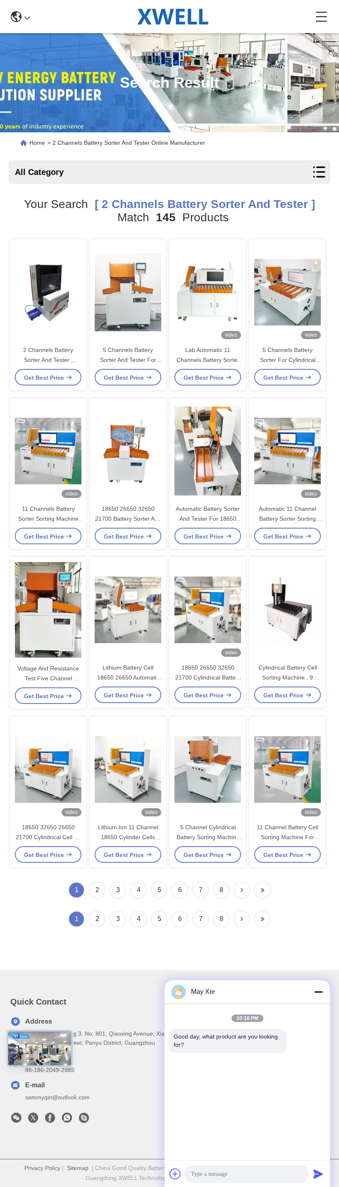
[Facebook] (50, 1120)
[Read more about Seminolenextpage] (241, 919)
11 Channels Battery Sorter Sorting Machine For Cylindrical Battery (48, 518)
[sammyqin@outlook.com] (84, 1120)
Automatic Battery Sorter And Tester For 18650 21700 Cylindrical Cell (208, 518)
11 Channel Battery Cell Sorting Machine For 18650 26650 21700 (287, 837)
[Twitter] (33, 1120)
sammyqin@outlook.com (57, 1097)
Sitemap (77, 1168)
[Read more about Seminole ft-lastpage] (262, 919)
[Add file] (175, 1174)
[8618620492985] (67, 1120)
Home (37, 142)
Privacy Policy (42, 1168)
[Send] (318, 1174)
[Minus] (318, 992)
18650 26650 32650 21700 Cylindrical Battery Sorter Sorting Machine (208, 677)
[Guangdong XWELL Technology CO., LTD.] (172, 16)
